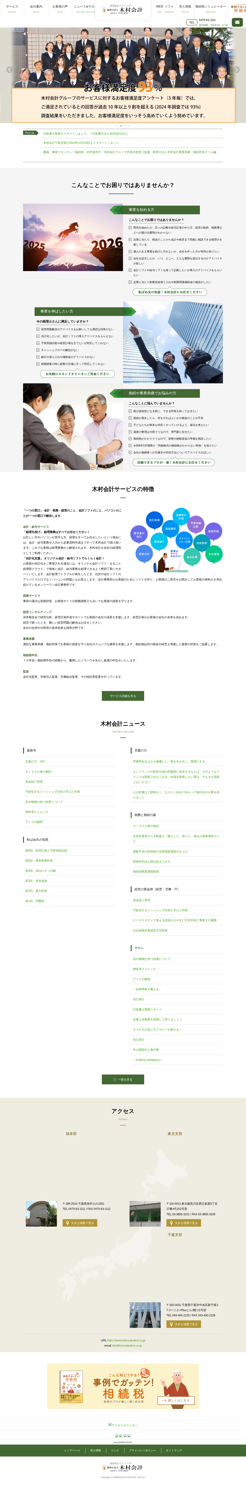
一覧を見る (125, 1079)
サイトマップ (174, 1450)
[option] (123, 70)
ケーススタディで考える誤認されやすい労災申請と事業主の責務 (175, 920)
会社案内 (36, 9)
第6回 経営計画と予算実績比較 (46, 850)
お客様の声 (60, 9)
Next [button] (236, 70)
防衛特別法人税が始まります (151, 861)
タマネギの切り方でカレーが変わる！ (157, 1029)
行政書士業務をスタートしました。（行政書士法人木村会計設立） (86, 133)
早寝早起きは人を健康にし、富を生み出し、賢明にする (169, 761)
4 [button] (129, 126)
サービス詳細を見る (123, 696)
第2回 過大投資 (36, 890)
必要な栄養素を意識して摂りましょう (157, 1019)
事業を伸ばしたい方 (56, 311)
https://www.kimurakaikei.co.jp (126, 1340)
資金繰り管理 (34, 781)
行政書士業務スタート (147, 1009)
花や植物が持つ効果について (44, 801)
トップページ (72, 1450)
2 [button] (121, 126)
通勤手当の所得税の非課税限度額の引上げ (160, 851)
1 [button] (117, 126)
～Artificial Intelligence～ (148, 1059)
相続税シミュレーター (210, 9)
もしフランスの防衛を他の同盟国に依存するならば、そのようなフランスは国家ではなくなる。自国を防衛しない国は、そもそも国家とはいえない (176, 777)
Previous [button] (9, 70)
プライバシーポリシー (142, 1450)
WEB (159, 9)
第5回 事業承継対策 (39, 860)
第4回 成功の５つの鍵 (40, 870)
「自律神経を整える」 (147, 989)
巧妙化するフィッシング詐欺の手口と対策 (52, 791)
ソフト (169, 9)
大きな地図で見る (82, 1223)
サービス (12, 9)
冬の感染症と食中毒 (146, 1049)
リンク (115, 1450)
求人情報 (185, 9)
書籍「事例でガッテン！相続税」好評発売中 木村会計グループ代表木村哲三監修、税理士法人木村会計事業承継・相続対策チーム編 (129, 152)
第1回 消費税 (34, 901)
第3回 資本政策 (36, 880)
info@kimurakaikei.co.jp (127, 1345)
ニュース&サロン (85, 9)
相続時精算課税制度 (146, 871)
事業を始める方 (141, 210)
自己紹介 (139, 999)
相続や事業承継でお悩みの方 (152, 393)
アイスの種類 (34, 821)
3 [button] (125, 126)
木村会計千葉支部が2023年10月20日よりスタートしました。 (82, 142)
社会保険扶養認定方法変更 (150, 930)
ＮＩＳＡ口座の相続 (38, 771)
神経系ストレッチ (36, 811)
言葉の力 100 (34, 761)
